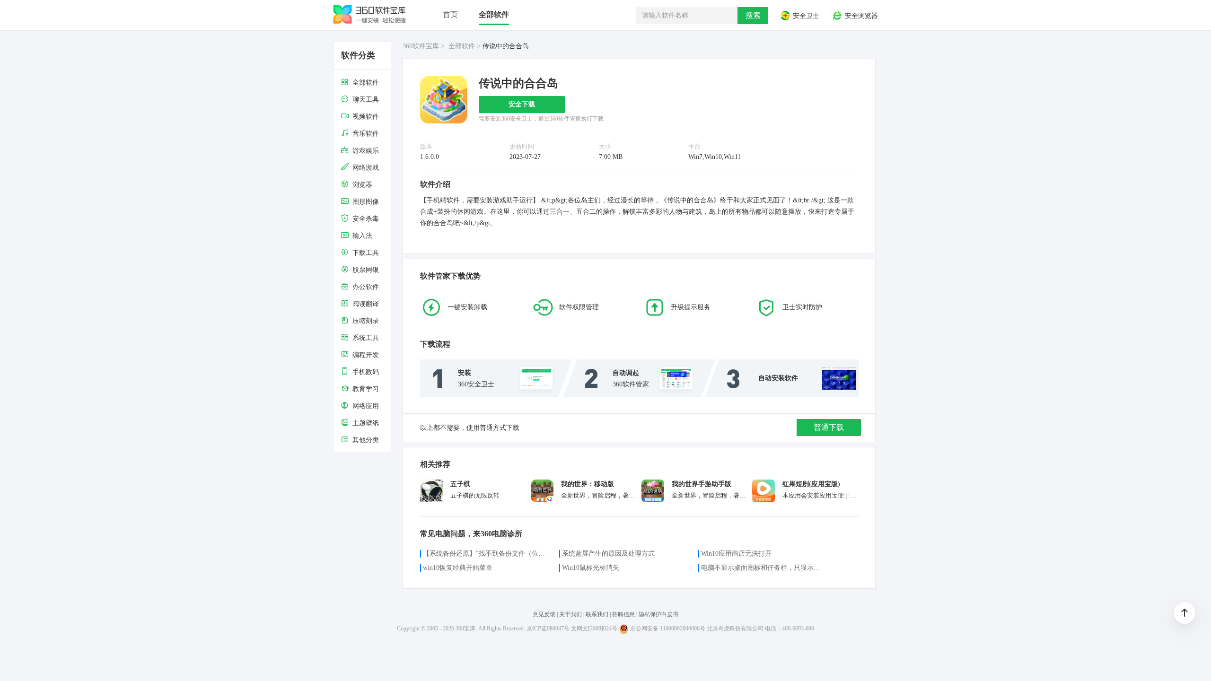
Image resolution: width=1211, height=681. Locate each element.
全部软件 (461, 46)
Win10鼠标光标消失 (590, 567)
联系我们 (597, 614)
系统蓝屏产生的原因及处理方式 (608, 553)
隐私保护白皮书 (658, 614)
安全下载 (522, 104)
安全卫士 (805, 16)
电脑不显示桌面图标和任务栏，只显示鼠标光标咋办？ (763, 567)
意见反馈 (545, 614)
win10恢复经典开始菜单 (457, 567)
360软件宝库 (421, 46)
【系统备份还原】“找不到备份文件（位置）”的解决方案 (485, 553)
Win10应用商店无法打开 (736, 553)
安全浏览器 (860, 16)
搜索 (753, 15)
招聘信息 (623, 614)
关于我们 (570, 614)
